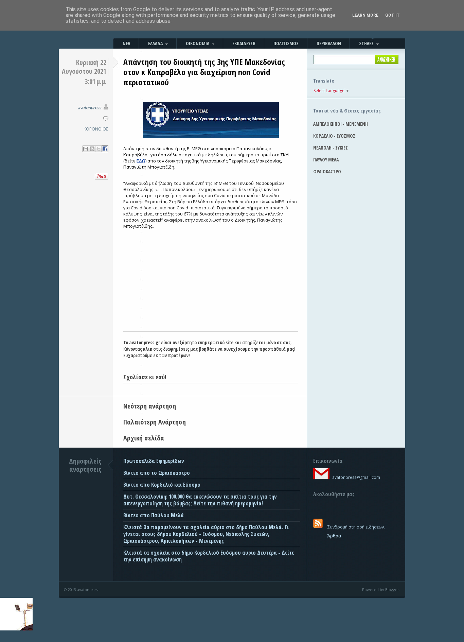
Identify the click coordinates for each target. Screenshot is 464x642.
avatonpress (89, 107)
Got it (392, 15)
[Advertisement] (210, 280)
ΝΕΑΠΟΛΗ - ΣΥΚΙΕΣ (330, 147)
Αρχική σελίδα (143, 438)
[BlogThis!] (92, 148)
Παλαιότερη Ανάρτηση (154, 422)
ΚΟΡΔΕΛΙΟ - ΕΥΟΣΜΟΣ (334, 136)
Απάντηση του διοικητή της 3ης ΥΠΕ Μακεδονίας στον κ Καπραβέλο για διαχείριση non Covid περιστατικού (204, 72)
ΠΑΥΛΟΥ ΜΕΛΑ (326, 159)
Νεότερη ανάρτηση (149, 406)
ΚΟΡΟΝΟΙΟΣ (96, 129)
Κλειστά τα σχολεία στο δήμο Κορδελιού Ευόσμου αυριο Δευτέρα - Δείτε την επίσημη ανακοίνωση (208, 556)
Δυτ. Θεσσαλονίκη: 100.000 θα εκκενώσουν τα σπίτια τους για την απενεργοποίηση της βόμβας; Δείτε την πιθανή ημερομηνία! (200, 500)
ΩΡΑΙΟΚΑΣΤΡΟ (327, 171)
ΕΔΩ (141, 161)
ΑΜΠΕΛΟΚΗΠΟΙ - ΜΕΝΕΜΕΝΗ (340, 124)
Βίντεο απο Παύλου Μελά (153, 515)
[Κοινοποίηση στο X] (98, 148)
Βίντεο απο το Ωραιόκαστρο (156, 472)
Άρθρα (334, 536)
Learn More (365, 15)
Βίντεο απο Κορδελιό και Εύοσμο (161, 484)
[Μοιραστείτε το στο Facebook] (105, 148)
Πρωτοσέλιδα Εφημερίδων (153, 461)
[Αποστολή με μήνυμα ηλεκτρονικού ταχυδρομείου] (85, 148)
